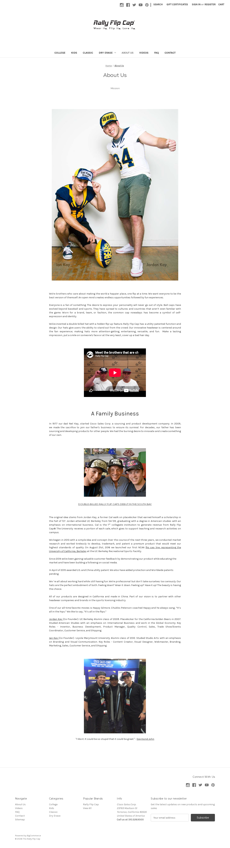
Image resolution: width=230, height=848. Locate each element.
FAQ (156, 52)
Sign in (196, 4)
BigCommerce (34, 835)
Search (158, 4)
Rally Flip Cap (91, 804)
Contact (170, 52)
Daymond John (145, 739)
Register (210, 4)
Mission (115, 88)
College (59, 52)
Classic (88, 52)
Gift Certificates (177, 4)
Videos (143, 52)
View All (87, 808)
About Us (128, 52)
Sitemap (20, 819)
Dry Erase (106, 52)
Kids (74, 52)
